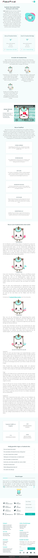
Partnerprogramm (5, 541)
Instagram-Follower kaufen (7, 529)
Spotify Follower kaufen (23, 525)
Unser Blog (4, 544)
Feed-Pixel (17, 556)
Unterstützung (5, 542)
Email (20, 546)
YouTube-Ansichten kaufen (24, 535)
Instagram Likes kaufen (6, 528)
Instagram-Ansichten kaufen (7, 526)
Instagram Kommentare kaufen (7, 527)
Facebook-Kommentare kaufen (7, 548)
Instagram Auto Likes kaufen (7, 525)
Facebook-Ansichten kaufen (7, 549)
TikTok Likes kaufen (6, 534)
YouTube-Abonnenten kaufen (24, 534)
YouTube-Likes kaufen (23, 533)
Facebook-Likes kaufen (6, 551)
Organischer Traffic (23, 527)
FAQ (3, 543)
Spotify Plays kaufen (23, 526)
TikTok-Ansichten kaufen (6, 533)
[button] (34, 487)
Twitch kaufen (22, 528)
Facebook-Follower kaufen (7, 552)
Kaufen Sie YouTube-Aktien (24, 536)
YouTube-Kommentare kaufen (24, 532)
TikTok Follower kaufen (6, 535)
